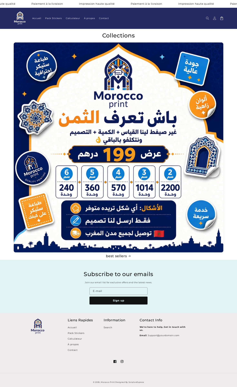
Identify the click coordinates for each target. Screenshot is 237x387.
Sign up (118, 300)
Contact (73, 350)
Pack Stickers (76, 333)
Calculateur (75, 338)
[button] (207, 18)
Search (108, 327)
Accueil (72, 327)
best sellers (116, 256)
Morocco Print (108, 382)
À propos (73, 344)
